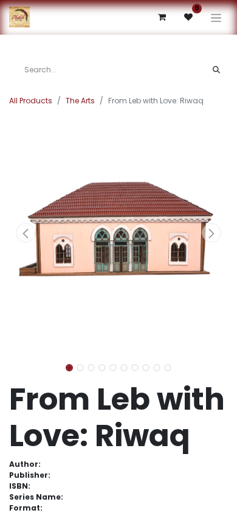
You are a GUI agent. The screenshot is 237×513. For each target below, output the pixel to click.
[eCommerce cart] (162, 17)
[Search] (216, 70)
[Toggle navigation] (216, 17)
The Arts (80, 100)
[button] (25, 233)
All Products (30, 100)
